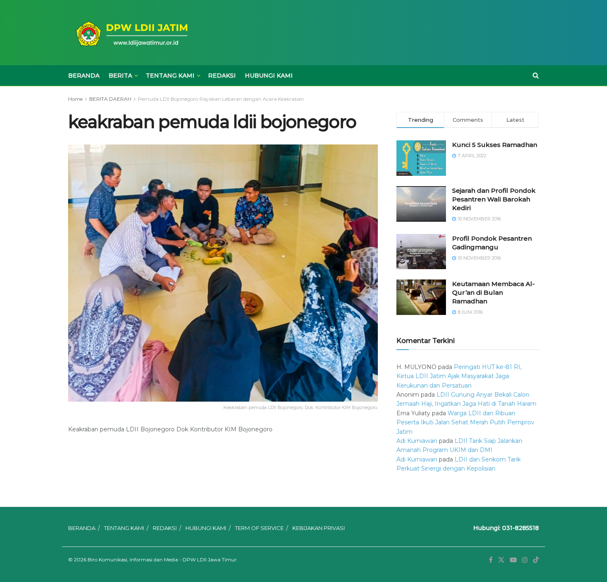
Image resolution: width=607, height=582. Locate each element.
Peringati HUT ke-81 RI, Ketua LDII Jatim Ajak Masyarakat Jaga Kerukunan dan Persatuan (459, 376)
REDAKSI (222, 75)
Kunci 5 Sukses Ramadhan (494, 145)
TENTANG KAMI (170, 75)
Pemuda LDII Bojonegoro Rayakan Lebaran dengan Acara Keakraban (221, 99)
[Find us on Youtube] (513, 560)
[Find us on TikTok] (536, 560)
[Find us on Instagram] (525, 560)
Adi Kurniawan (416, 441)
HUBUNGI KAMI (269, 75)
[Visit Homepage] (130, 32)
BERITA (120, 75)
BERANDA (84, 75)
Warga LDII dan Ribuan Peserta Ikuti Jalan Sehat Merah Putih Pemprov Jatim (465, 422)
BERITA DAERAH (110, 99)
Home (75, 99)
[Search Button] (536, 75)
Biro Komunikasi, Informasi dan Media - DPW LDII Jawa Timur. (163, 559)
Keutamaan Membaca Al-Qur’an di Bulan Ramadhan (493, 292)
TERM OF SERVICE (259, 528)
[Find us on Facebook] (491, 560)
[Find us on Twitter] (501, 560)
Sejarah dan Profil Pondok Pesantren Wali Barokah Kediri (494, 199)
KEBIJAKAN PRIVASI (318, 528)
